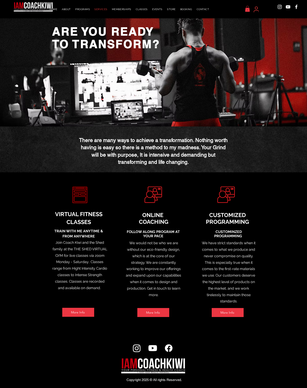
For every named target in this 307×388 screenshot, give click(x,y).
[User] (256, 9)
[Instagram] (137, 348)
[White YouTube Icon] (288, 7)
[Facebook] (169, 348)
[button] (82, 9)
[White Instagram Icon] (280, 7)
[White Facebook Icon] (296, 7)
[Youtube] (153, 348)
